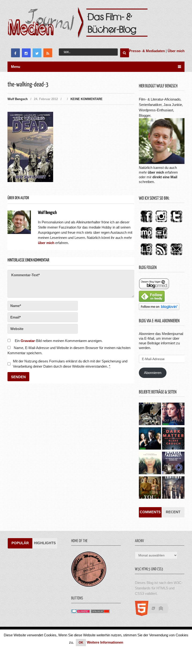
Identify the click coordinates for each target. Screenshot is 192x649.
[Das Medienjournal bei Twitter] (176, 223)
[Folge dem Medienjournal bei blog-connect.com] (154, 288)
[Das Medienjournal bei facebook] (146, 223)
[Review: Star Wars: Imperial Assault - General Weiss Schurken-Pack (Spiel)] (173, 463)
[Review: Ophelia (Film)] (173, 414)
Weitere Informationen (105, 642)
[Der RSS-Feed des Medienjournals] (161, 255)
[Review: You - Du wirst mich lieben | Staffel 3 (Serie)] (150, 488)
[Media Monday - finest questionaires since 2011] (88, 585)
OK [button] (81, 642)
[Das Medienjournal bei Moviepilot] (146, 239)
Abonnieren (152, 373)
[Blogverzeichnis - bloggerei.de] (80, 612)
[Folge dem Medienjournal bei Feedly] (152, 301)
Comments (150, 512)
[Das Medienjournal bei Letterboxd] (161, 239)
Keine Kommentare (86, 99)
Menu (15, 67)
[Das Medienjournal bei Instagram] (161, 223)
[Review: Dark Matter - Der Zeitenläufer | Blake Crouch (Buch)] (173, 439)
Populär (20, 543)
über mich (156, 172)
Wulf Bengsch (17, 99)
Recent (173, 512)
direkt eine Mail (164, 177)
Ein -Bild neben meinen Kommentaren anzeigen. (59, 341)
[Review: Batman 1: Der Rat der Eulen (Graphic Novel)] (150, 414)
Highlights (45, 543)
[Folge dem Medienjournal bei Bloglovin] (159, 309)
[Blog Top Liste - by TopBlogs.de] (100, 612)
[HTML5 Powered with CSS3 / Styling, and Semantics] (154, 615)
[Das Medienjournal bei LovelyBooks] (146, 255)
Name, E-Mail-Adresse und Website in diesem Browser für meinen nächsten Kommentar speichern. (68, 350)
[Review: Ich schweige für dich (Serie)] (150, 463)
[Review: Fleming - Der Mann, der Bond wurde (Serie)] (150, 439)
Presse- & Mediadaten (147, 51)
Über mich (176, 51)
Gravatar (28, 341)
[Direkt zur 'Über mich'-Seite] (162, 163)
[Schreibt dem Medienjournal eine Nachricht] (176, 255)
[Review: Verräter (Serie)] (173, 488)
